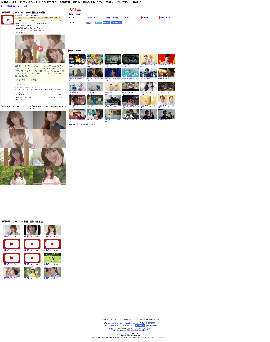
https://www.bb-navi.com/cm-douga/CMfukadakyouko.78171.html (127, 323)
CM (2, 6)
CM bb (126, 17)
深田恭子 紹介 (92, 18)
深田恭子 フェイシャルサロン (27, 15)
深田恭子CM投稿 (112, 18)
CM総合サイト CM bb (129, 334)
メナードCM (22, 6)
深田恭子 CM (10, 6)
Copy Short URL (117, 22)
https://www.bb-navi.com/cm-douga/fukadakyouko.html (129, 330)
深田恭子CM (73, 18)
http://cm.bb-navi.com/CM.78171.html (121, 325)
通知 (60, 20)
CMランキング (165, 18)
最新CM (145, 18)
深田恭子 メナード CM (10, 236)
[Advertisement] (132, 38)
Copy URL (106, 22)
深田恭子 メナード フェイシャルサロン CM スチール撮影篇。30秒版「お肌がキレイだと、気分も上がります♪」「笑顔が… (72, 2)
